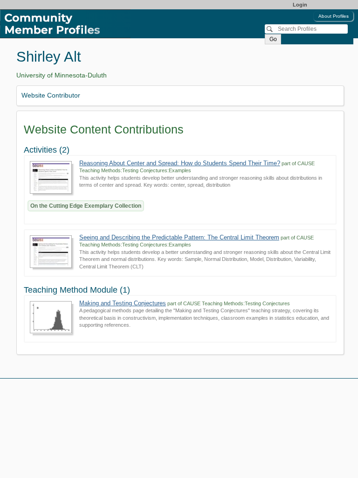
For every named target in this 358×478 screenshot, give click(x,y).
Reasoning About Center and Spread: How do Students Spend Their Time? (179, 163)
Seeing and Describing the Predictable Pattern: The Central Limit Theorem (179, 237)
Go (273, 39)
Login (300, 4)
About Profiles (333, 16)
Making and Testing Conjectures (122, 303)
